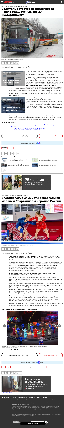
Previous (5, 325)
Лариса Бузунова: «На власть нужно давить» (27, 130)
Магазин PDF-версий (42, 397)
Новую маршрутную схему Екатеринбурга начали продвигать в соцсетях (18, 159)
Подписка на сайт (22, 397)
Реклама (14, 397)
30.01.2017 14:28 (5, 6)
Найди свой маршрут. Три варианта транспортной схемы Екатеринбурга (48, 159)
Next (60, 325)
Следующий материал (32, 423)
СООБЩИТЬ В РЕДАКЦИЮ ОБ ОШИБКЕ (53, 399)
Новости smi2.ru (6, 191)
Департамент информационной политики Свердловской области (17, 245)
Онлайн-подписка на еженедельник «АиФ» (22, 399)
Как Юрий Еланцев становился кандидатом (19, 169)
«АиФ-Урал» (21, 59)
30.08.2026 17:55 (5, 195)
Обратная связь (39, 399)
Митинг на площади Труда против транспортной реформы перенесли (47, 164)
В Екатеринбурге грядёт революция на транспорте (29, 128)
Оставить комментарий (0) (50, 355)
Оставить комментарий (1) (50, 135)
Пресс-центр (32, 397)
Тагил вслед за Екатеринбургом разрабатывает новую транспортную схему (18, 164)
